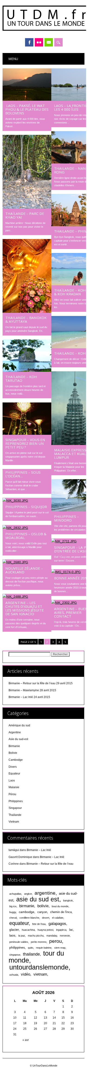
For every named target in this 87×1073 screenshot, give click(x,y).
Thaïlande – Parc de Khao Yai (24, 215)
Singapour (15, 808)
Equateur (14, 773)
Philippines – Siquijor (26, 506)
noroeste (65, 935)
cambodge (26, 912)
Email (49, 42)
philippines (17, 947)
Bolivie (13, 752)
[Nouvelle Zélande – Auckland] (27, 562)
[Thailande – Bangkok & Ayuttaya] (27, 311)
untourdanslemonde (38, 967)
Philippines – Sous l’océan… (23, 474)
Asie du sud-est (18, 739)
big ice (12, 906)
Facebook (29, 42)
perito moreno (38, 941)
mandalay (51, 935)
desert (45, 917)
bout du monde (60, 906)
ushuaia (13, 974)
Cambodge (16, 759)
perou (55, 941)
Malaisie (14, 787)
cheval (13, 917)
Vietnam (14, 821)
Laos (12, 780)
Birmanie (14, 746)
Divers (13, 766)
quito (30, 947)
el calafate (57, 917)
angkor (28, 893)
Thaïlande (15, 815)
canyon (42, 912)
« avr (26, 1040)
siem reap (59, 947)
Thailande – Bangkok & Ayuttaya (26, 319)
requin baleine (44, 947)
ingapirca (61, 929)
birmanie (26, 906)
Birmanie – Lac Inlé (21, 697)
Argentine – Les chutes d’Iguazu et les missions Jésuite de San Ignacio (24, 608)
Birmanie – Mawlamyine (24, 690)
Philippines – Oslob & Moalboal (25, 536)
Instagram (39, 42)
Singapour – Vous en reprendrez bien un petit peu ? (25, 443)
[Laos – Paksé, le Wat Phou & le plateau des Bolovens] (27, 99)
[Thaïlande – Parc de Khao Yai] (27, 207)
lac (71, 929)
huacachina (28, 929)
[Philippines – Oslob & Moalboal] (27, 528)
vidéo (25, 974)
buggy (12, 912)
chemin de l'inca (61, 912)
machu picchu (36, 935)
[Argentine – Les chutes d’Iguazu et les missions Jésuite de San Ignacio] (27, 596)
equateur (19, 923)
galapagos (57, 923)
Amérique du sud (19, 725)
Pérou (12, 794)
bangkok (68, 900)
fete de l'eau (39, 924)
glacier (14, 929)
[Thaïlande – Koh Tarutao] (27, 370)
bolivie (42, 906)
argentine (45, 893)
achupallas (15, 893)
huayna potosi (45, 929)
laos (12, 935)
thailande (31, 954)
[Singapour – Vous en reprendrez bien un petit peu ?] (27, 433)
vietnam (40, 974)
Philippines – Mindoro (66, 518)
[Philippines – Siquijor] (27, 500)
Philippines (16, 801)
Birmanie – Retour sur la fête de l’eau (32, 683)
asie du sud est (37, 899)
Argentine (15, 732)
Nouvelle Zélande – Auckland (24, 570)
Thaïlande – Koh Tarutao (21, 378)
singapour (14, 954)
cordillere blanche (29, 917)
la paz (21, 935)
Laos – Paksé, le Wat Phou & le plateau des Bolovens (26, 109)
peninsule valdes (18, 941)
